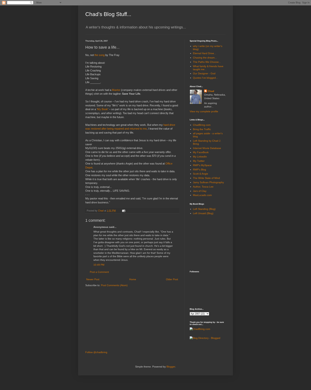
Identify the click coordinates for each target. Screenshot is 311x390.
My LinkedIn (200, 156)
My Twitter (199, 160)
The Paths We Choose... (207, 61)
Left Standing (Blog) (204, 209)
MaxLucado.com (202, 195)
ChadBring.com (202, 124)
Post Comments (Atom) (114, 285)
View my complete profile (204, 111)
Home (132, 279)
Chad (211, 91)
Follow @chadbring (96, 352)
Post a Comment (99, 271)
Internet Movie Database (207, 148)
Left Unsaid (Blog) (203, 213)
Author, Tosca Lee (203, 186)
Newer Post (92, 279)
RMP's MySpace (202, 165)
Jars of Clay (199, 191)
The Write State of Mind (206, 178)
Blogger (170, 366)
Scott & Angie (200, 173)
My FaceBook (201, 152)
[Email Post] (123, 210)
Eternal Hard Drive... (204, 53)
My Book (102, 109)
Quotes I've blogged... (205, 77)
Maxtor (116, 89)
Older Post (172, 279)
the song (99, 55)
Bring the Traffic (202, 129)
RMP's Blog (199, 169)
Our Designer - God (204, 73)
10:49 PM (98, 264)
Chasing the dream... (205, 57)
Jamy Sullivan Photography (208, 182)
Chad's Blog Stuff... (108, 14)
